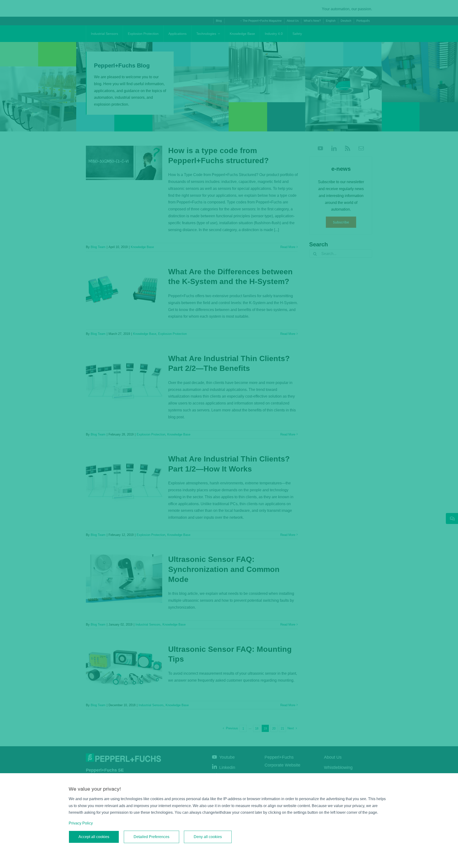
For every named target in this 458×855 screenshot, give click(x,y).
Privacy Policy (81, 823)
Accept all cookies (93, 837)
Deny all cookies (208, 837)
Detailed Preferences (151, 837)
